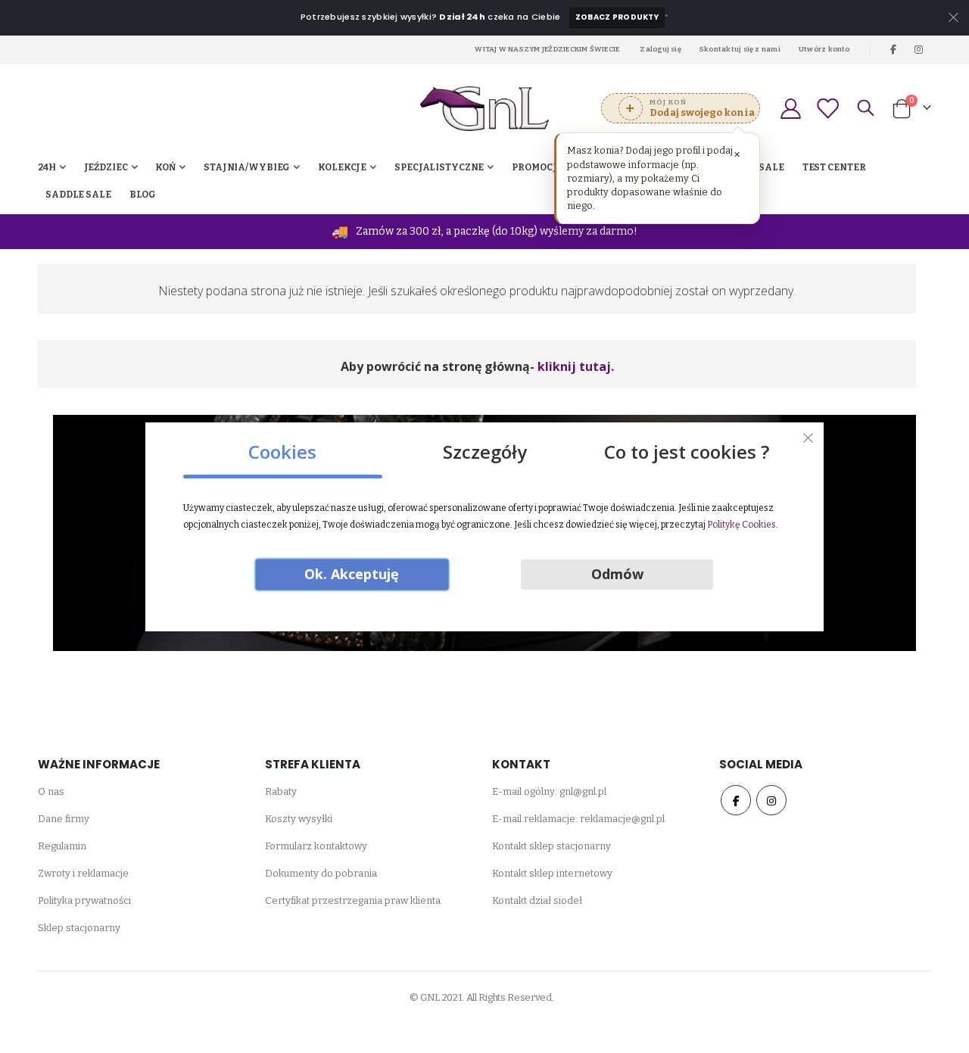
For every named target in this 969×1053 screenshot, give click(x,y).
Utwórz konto (824, 49)
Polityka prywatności (84, 900)
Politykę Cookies (741, 524)
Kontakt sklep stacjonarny (551, 846)
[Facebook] (893, 49)
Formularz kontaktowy (316, 846)
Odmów (617, 574)
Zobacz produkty (617, 17)
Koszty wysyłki (298, 818)
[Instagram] (919, 49)
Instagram (771, 800)
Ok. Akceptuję (351, 574)
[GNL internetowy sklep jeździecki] (484, 108)
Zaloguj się (660, 49)
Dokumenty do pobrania (321, 873)
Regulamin (62, 846)
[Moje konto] (790, 108)
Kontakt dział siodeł (537, 900)
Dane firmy (63, 818)
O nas (51, 791)
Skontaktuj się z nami (739, 49)
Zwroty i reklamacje (83, 873)
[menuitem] (143, 194)
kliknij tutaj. (575, 366)
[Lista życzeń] (827, 108)
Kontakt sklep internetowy (552, 873)
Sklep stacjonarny (79, 927)
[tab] (282, 446)
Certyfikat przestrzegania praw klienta (353, 900)
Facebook (736, 800)
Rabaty (281, 791)
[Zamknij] (808, 438)
